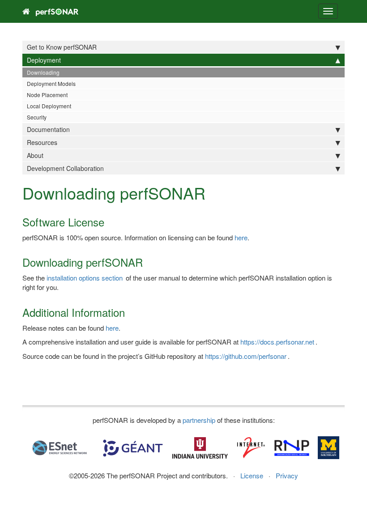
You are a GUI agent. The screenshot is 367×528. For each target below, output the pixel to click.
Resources (42, 142)
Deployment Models (51, 83)
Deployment (44, 59)
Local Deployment (49, 106)
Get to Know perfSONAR (62, 47)
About (35, 155)
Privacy (287, 475)
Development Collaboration (65, 168)
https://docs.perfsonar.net (277, 341)
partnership (199, 420)
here (241, 237)
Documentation (48, 129)
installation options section (85, 277)
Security (37, 117)
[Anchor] (109, 221)
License (251, 475)
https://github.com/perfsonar (245, 356)
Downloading (43, 72)
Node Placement (47, 94)
